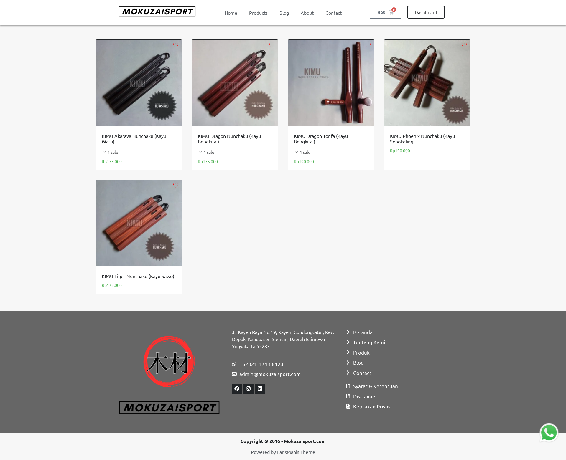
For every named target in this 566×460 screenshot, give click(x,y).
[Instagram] (248, 389)
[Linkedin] (260, 389)
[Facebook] (237, 389)
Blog (284, 13)
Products (258, 13)
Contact (333, 13)
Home (231, 13)
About (307, 13)
